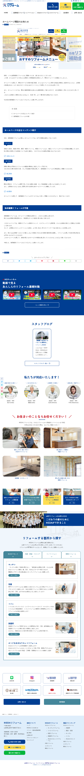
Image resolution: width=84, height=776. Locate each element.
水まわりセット (70, 739)
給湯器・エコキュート (21, 478)
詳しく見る (14, 575)
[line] (74, 1)
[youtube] (76, 1)
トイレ (68, 736)
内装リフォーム (49, 743)
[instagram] (72, 1)
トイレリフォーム (53, 730)
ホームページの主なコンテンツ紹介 (24, 113)
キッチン (68, 733)
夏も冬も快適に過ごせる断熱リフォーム (62, 479)
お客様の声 (29, 735)
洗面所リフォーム (53, 736)
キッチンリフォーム (54, 728)
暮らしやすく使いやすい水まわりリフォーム (21, 451)
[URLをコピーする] (76, 260)
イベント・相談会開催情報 (34, 730)
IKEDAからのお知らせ (32, 727)
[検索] (80, 1)
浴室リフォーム (52, 733)
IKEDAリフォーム (13, 723)
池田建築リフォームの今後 (21, 116)
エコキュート (48, 745)
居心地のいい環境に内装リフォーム (62, 451)
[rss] (78, 1)
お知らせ (6, 24)
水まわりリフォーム (50, 725)
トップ (28, 725)
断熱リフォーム (49, 748)
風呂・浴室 (69, 730)
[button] (8, 260)
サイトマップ (30, 740)
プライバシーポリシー (32, 737)
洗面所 (68, 728)
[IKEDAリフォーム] (11, 4)
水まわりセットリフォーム (54, 739)
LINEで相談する (78, 7)
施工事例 (29, 732)
